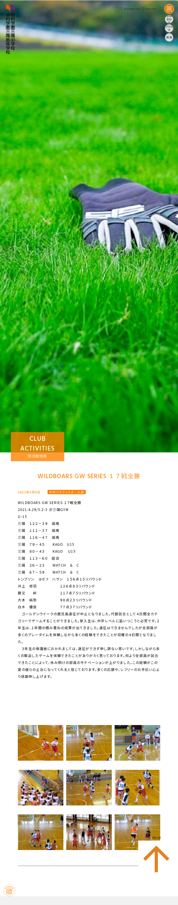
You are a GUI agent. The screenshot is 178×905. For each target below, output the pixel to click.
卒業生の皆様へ (152, 9)
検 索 (169, 37)
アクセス (169, 28)
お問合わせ (169, 19)
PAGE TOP (156, 838)
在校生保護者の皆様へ (132, 9)
